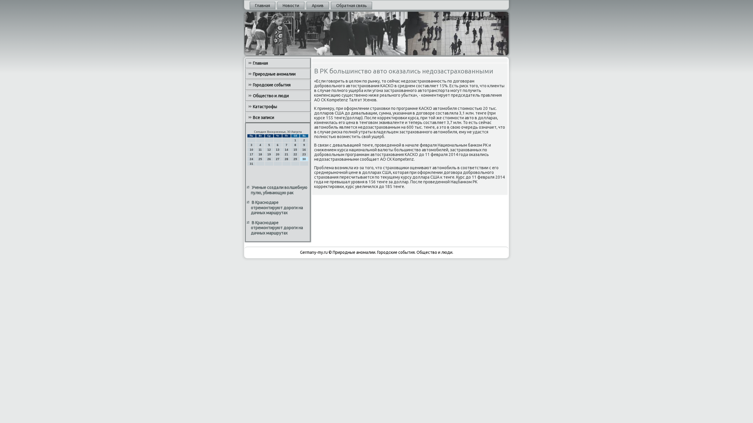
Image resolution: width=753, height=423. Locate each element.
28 (286, 159)
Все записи (263, 117)
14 (286, 149)
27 (277, 159)
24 (251, 159)
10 (251, 149)
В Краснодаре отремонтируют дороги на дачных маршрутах (277, 207)
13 (277, 149)
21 (286, 154)
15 (295, 149)
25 (260, 159)
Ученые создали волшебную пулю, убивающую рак (279, 190)
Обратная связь (351, 5)
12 (269, 149)
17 (251, 154)
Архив (318, 5)
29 (295, 159)
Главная (262, 5)
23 (304, 154)
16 (304, 149)
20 (277, 154)
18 (260, 154)
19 (269, 154)
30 (304, 159)
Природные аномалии (274, 74)
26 (269, 159)
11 (260, 149)
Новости (291, 5)
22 (295, 154)
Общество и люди (271, 95)
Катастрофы (265, 106)
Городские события (272, 85)
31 (251, 163)
